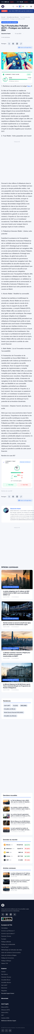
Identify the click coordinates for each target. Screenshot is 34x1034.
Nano (29, 86)
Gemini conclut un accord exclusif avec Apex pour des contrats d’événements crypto (20, 881)
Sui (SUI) (15, 705)
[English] (17, 6)
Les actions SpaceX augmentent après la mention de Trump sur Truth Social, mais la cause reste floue (21, 816)
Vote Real (10, 484)
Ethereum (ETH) (5, 1009)
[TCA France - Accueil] (2, 6)
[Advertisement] (17, 160)
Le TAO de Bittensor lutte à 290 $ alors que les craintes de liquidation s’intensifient (21, 802)
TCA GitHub (4, 928)
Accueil (3, 17)
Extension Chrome (6, 936)
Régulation (4, 990)
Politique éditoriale (6, 941)
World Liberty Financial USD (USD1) (13, 712)
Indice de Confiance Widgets (8, 955)
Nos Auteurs (4, 974)
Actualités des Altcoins (13, 17)
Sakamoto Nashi (15, 508)
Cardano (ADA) (5, 1018)
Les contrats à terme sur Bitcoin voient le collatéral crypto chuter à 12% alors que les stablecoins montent (20, 810)
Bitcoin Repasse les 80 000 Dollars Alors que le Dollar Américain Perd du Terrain (20, 823)
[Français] (20, 6)
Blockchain (4, 988)
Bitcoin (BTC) (4, 1007)
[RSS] (14, 914)
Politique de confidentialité (8, 944)
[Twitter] (9, 43)
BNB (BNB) (24, 705)
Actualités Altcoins (6, 982)
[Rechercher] (13, 6)
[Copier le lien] (21, 43)
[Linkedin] (17, 43)
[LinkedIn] (10, 914)
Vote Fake (25, 484)
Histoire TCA (4, 963)
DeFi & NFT (7, 705)
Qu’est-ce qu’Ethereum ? (8, 930)
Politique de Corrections (7, 958)
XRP (2, 1015)
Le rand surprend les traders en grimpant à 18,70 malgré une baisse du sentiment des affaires (21, 829)
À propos (3, 939)
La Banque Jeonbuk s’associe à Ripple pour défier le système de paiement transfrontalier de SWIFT (16, 654)
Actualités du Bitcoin (9, 709)
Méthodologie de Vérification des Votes (11, 949)
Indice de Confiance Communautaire (11, 952)
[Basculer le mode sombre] (27, 6)
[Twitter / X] (2, 914)
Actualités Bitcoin (5, 979)
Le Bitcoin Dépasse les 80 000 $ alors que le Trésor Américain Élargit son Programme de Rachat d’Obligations (16, 685)
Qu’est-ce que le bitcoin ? (8, 933)
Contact (3, 971)
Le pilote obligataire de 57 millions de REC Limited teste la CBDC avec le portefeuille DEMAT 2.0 (16, 592)
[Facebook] (13, 43)
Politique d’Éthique (6, 960)
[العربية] (23, 6)
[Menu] (31, 6)
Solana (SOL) (4, 1012)
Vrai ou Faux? (5, 947)
